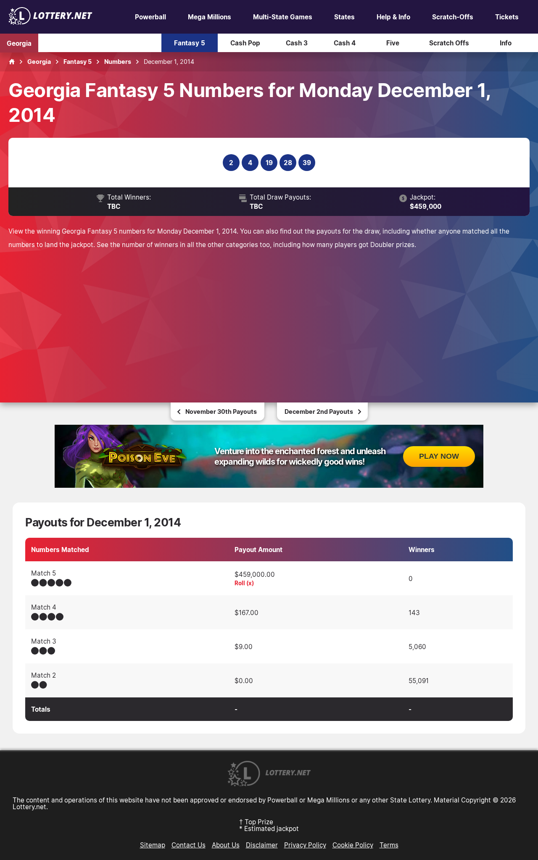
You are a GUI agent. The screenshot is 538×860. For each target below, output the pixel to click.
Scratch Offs (449, 43)
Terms (389, 845)
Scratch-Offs (452, 17)
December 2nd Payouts (319, 412)
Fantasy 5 (189, 43)
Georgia (19, 43)
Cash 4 (345, 43)
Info (506, 43)
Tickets (507, 17)
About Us (226, 845)
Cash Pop (245, 43)
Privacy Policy (305, 845)
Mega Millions (209, 17)
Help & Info (393, 17)
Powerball (150, 17)
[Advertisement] (269, 314)
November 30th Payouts (221, 412)
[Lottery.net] (50, 22)
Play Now (439, 456)
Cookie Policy (352, 845)
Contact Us (188, 845)
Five (392, 43)
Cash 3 (297, 43)
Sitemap (152, 845)
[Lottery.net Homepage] (12, 62)
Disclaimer (262, 845)
